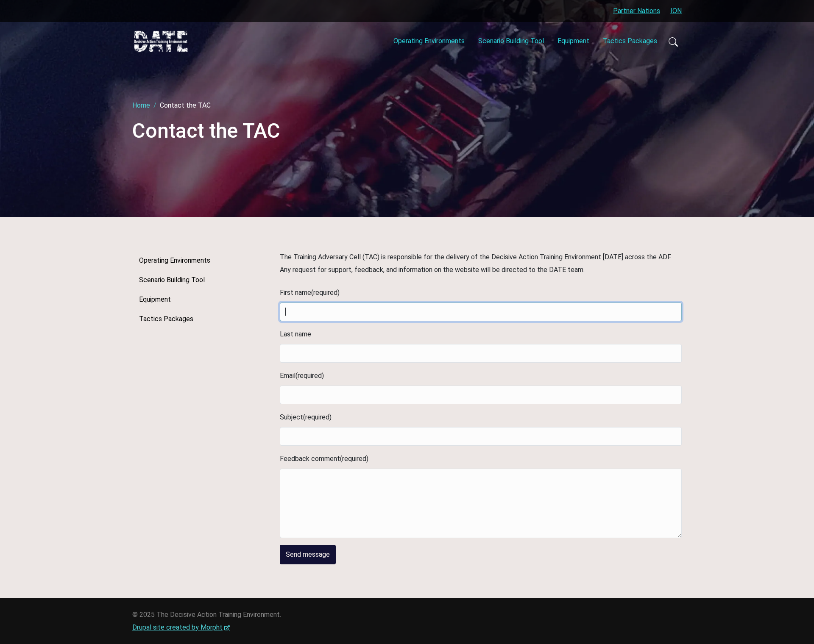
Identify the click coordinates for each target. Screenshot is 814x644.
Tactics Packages (630, 41)
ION (676, 11)
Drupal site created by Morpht (181, 627)
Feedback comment (310, 459)
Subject (291, 417)
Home (141, 105)
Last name (295, 334)
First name (295, 293)
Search (673, 41)
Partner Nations (636, 11)
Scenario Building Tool (511, 41)
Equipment (573, 41)
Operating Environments (429, 41)
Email (287, 376)
